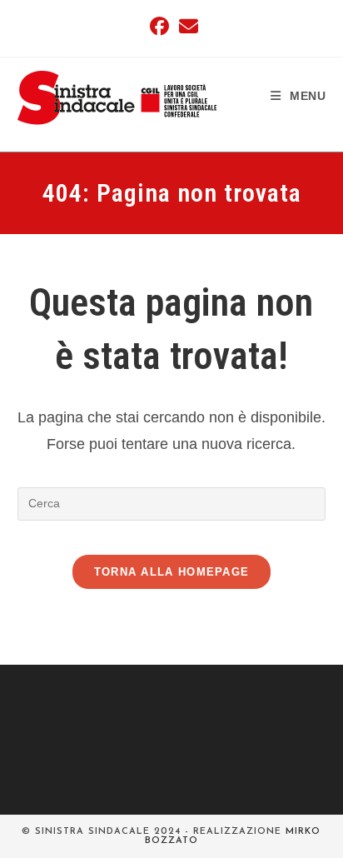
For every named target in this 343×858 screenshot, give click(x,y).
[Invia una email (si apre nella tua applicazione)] (186, 26)
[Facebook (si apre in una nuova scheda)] (159, 26)
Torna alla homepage (172, 572)
